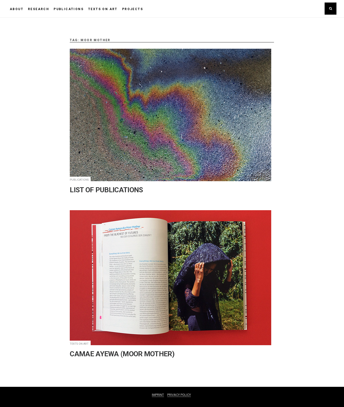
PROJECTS (132, 9)
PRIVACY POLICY (179, 395)
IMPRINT (158, 395)
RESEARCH (38, 9)
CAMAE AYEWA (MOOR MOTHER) (122, 354)
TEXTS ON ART (103, 9)
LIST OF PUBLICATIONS (106, 190)
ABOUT (16, 9)
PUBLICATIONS (69, 9)
